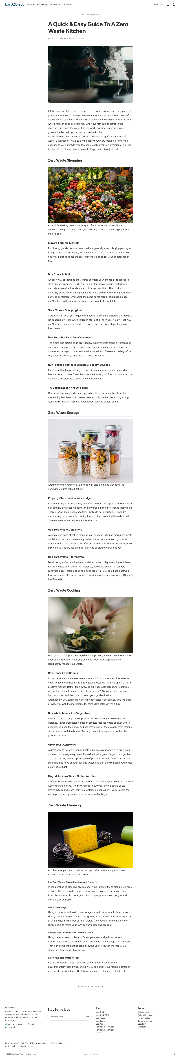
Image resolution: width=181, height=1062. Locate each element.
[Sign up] (87, 1016)
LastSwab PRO (102, 1015)
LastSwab (100, 1012)
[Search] (162, 4)
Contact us (142, 1027)
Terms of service (145, 1021)
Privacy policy (144, 1018)
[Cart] (174, 4)
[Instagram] (174, 1054)
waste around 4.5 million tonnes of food (101, 678)
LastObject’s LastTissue (118, 941)
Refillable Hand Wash (105, 1030)
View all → (100, 1033)
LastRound (100, 1021)
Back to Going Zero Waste (91, 986)
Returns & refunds (145, 1015)
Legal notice (143, 1024)
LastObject (15, 1054)
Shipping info (143, 1012)
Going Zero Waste (92, 14)
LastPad (99, 1024)
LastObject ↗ (33, 1054)
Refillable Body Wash (105, 1027)
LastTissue (100, 1018)
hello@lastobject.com (26, 1046)
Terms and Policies (90, 1054)
